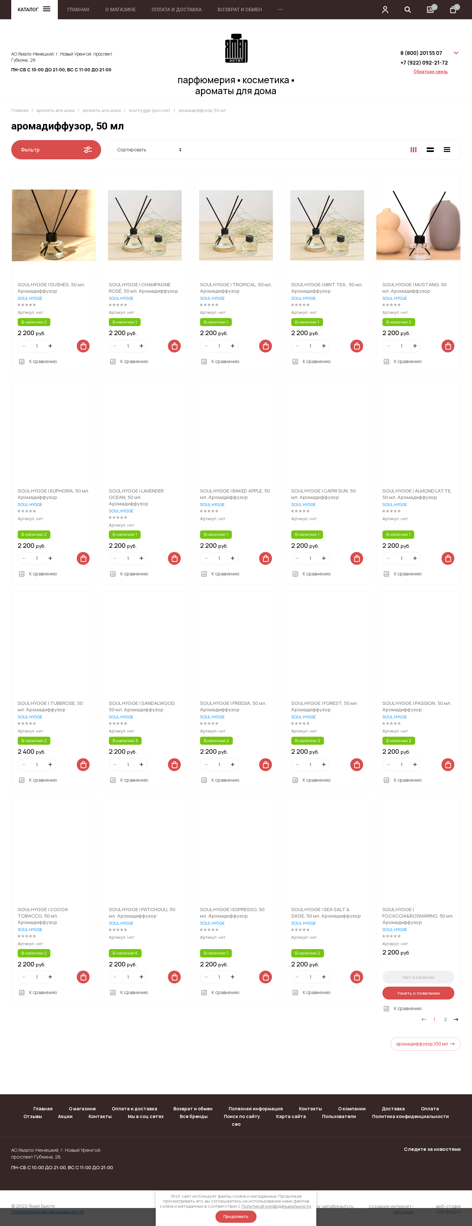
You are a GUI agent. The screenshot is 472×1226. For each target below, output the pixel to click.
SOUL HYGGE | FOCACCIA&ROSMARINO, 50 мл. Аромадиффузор (418, 916)
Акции (65, 1116)
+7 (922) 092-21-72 (424, 62)
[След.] (456, 1019)
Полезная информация (256, 1108)
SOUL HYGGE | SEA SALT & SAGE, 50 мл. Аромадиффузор (326, 912)
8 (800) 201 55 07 (421, 53)
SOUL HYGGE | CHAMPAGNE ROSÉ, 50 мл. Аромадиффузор (143, 287)
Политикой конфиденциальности (276, 1206)
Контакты (310, 1108)
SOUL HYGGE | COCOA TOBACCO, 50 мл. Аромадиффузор (43, 916)
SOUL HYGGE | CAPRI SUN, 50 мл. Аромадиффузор (323, 494)
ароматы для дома (55, 110)
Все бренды (194, 1116)
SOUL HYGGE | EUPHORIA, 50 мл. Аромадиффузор (53, 494)
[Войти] (385, 10)
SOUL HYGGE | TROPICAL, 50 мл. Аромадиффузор (236, 287)
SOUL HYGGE (30, 298)
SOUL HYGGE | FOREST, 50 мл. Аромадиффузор (324, 706)
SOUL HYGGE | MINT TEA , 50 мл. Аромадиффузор (327, 287)
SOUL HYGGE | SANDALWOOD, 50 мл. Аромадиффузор (142, 706)
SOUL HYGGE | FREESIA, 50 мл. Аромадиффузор (233, 706)
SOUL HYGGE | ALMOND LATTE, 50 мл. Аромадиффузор (417, 494)
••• (280, 10)
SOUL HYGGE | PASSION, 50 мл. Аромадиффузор (416, 706)
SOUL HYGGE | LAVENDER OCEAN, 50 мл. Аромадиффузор (136, 497)
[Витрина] (413, 150)
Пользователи (339, 1116)
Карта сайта (291, 1116)
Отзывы (32, 1116)
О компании (352, 1108)
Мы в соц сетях (146, 1116)
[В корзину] (83, 346)
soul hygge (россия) (149, 110)
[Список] (430, 150)
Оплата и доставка (177, 10)
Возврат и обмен (240, 10)
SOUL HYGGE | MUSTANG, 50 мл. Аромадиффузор (414, 287)
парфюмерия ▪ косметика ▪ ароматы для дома (236, 85)
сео (236, 1124)
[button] (408, 10)
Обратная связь (431, 71)
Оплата (430, 1108)
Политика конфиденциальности (410, 1116)
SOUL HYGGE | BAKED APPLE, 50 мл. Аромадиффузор (235, 494)
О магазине (120, 10)
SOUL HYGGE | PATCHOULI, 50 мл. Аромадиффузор (142, 912)
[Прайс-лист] (447, 150)
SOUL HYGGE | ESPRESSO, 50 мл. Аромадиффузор (232, 912)
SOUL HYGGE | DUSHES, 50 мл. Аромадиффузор (51, 287)
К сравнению (43, 361)
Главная (78, 10)
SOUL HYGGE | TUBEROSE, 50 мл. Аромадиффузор (50, 706)
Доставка (393, 1108)
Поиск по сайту (242, 1116)
